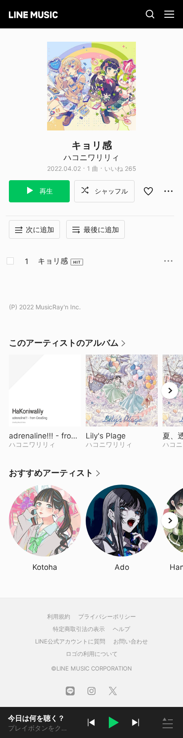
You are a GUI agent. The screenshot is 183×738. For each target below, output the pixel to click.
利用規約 (58, 616)
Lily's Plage (122, 435)
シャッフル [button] (110, 191)
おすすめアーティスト (55, 476)
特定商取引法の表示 (79, 628)
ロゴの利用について (92, 653)
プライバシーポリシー (107, 616)
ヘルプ (121, 628)
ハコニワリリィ (91, 157)
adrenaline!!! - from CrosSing (45, 435)
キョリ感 (53, 261)
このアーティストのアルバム (68, 346)
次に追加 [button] (40, 229)
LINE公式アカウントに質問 (70, 641)
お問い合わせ (130, 641)
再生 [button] (45, 191)
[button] (113, 724)
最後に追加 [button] (101, 229)
